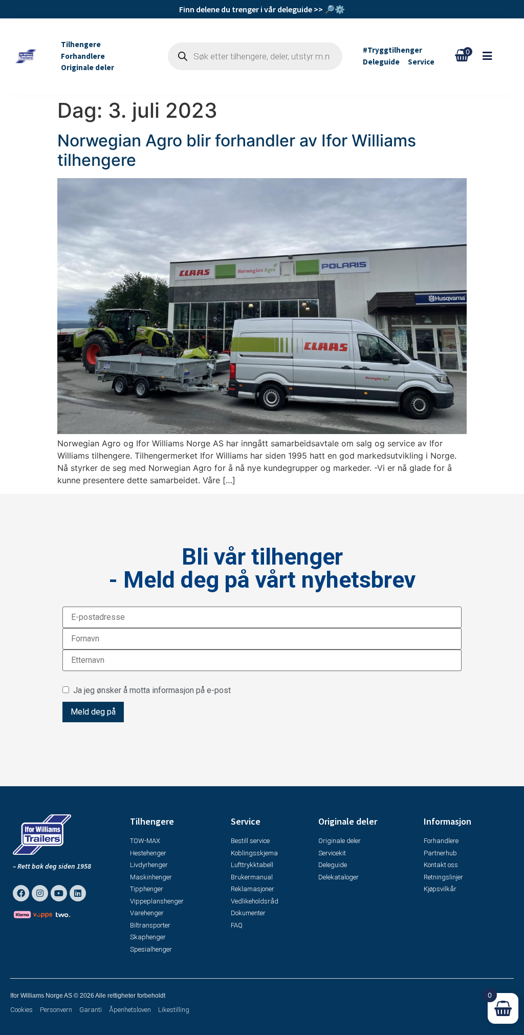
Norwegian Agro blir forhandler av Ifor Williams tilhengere (236, 150)
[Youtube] (59, 893)
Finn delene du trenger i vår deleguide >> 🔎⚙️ (262, 9)
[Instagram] (40, 893)
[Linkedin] (78, 893)
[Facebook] (21, 893)
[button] (492, 56)
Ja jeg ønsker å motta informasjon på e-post (150, 690)
